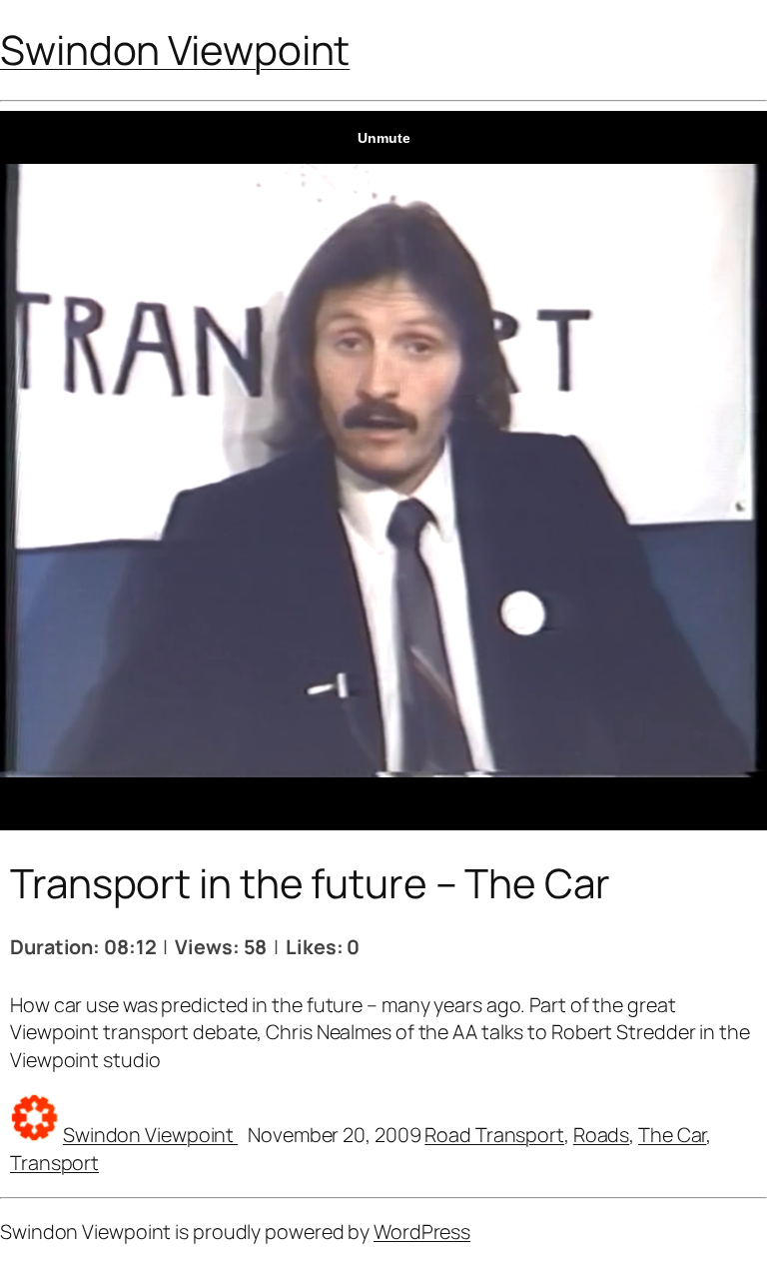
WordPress (422, 1231)
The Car (672, 1134)
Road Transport (494, 1134)
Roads (601, 1134)
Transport (54, 1162)
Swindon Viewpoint (175, 49)
